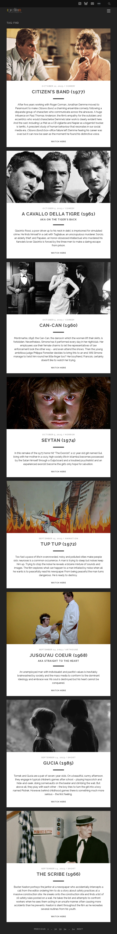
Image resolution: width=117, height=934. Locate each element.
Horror (70, 434)
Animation (71, 538)
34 (65, 929)
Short (72, 757)
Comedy (70, 86)
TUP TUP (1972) (59, 544)
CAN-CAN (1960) (58, 325)
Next (80, 929)
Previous (39, 929)
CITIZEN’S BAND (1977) (58, 91)
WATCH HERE (58, 141)
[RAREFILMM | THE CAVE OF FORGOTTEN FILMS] (14, 12)
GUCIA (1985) (58, 763)
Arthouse (71, 649)
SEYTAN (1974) (58, 440)
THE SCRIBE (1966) (58, 874)
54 (73, 929)
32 (55, 929)
